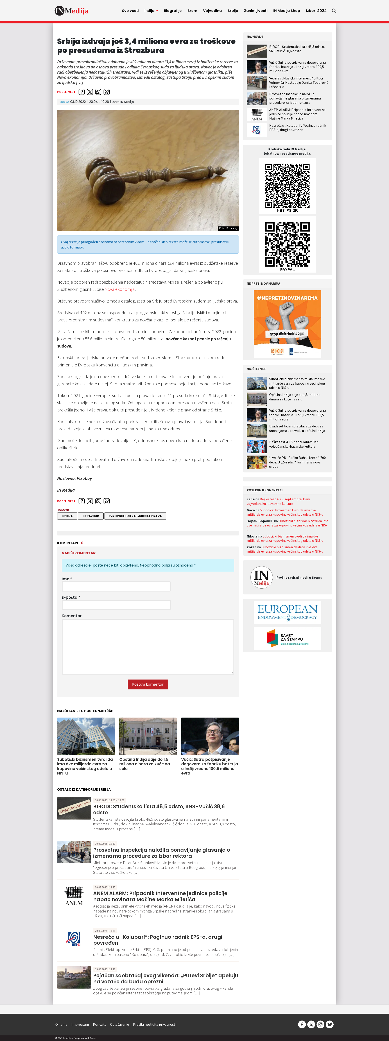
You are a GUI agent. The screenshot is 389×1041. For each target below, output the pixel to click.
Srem (192, 10)
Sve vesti (130, 10)
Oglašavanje (119, 1024)
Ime (67, 578)
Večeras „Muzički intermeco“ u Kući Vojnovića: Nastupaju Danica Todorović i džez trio (298, 82)
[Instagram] (320, 1024)
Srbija (233, 10)
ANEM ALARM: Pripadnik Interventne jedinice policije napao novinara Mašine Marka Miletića (160, 896)
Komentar (72, 615)
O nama (61, 1024)
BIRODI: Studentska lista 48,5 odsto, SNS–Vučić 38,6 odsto (159, 809)
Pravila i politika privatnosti (154, 1024)
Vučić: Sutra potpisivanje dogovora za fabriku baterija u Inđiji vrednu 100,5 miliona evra (297, 66)
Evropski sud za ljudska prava (135, 516)
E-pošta (71, 597)
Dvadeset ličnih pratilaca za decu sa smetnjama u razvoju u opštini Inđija (297, 428)
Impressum (80, 1024)
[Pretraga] (334, 11)
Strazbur (91, 516)
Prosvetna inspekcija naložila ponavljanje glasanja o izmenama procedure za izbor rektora (161, 853)
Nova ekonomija (120, 289)
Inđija (149, 10)
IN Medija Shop (286, 10)
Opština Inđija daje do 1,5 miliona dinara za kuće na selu (294, 397)
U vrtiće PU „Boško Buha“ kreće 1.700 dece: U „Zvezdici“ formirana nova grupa (297, 462)
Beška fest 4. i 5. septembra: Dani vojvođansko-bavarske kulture (294, 444)
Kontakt (99, 1024)
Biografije (173, 10)
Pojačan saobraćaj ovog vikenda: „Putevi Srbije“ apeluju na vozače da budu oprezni (165, 978)
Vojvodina (212, 10)
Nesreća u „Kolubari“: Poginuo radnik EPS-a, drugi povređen (157, 940)
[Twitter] (311, 1024)
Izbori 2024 (316, 10)
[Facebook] (302, 1024)
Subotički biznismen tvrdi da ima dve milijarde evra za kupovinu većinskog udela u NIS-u (297, 383)
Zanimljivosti (255, 10)
